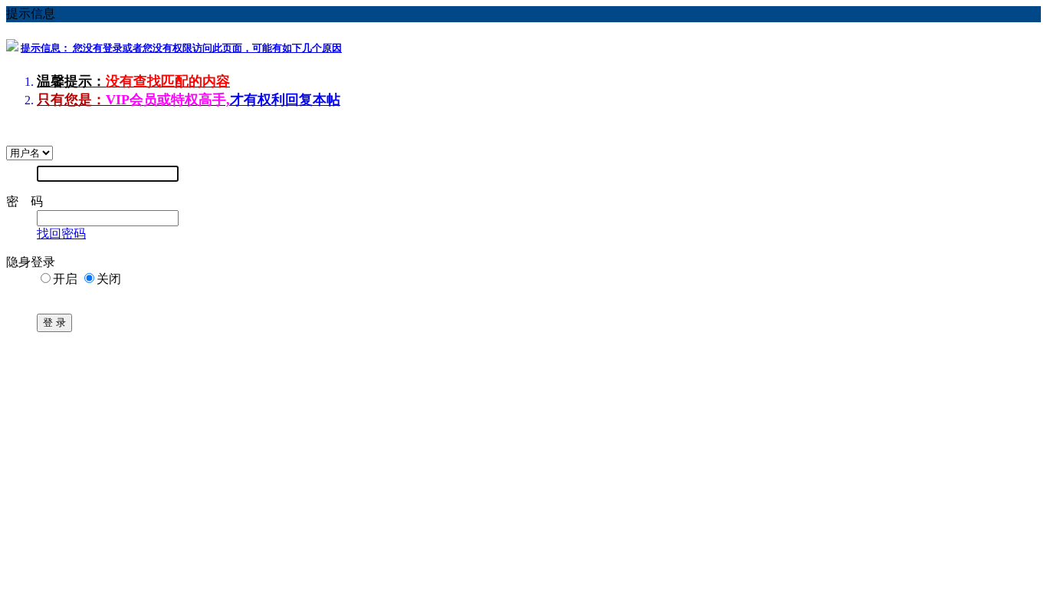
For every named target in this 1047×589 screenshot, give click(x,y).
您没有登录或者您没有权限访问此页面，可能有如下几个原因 (181, 48)
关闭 (109, 278)
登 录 (54, 322)
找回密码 (61, 233)
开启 (65, 278)
